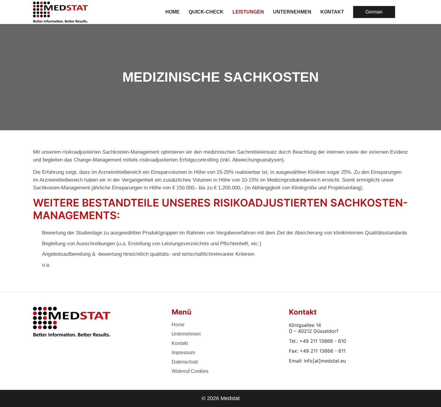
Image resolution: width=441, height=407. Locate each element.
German (373, 11)
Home (172, 11)
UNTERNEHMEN (292, 11)
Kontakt (180, 343)
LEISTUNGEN (248, 11)
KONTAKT (332, 11)
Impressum (183, 352)
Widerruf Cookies (190, 371)
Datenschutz (185, 361)
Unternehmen (186, 333)
